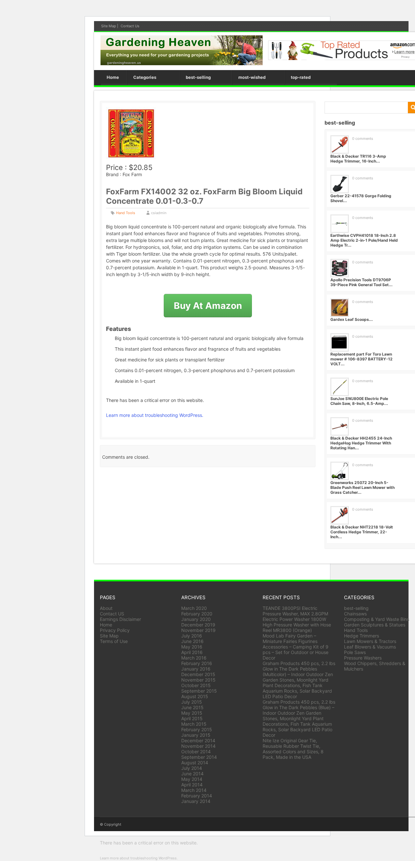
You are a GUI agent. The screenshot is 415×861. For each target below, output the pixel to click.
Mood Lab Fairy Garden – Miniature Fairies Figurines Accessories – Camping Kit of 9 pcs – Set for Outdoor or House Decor (295, 647)
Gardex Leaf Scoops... (351, 319)
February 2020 (196, 613)
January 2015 (195, 735)
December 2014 (198, 740)
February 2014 (196, 795)
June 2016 (192, 641)
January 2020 (196, 619)
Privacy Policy (115, 630)
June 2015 (192, 707)
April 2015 (192, 718)
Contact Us (130, 26)
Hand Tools (125, 213)
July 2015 (191, 702)
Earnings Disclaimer (120, 619)
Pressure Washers (363, 658)
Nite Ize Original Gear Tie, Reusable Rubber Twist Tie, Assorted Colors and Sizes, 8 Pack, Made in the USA (293, 749)
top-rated (301, 77)
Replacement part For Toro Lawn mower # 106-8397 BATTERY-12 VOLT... (361, 359)
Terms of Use (114, 641)
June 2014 (192, 773)
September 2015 (199, 691)
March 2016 (194, 658)
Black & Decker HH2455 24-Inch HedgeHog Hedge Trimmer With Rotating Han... (361, 443)
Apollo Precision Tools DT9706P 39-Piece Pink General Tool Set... (361, 282)
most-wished (252, 77)
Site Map (108, 26)
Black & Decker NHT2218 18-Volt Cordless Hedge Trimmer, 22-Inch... (361, 532)
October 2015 (196, 685)
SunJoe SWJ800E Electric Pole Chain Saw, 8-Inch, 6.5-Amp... (359, 401)
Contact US (112, 613)
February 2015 (196, 729)
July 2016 (191, 635)
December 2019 (198, 624)
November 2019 (198, 630)
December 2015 (198, 674)
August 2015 (194, 696)
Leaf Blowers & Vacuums (370, 646)
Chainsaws (355, 613)
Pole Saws (355, 652)
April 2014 (192, 784)
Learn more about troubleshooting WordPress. (154, 415)
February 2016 (196, 663)
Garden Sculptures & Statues (374, 624)
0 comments (362, 138)
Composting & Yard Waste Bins (376, 619)
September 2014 (199, 757)
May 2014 (191, 779)
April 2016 (192, 652)
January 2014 (195, 801)
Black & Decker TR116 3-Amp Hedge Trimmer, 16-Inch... (358, 159)
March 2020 (194, 608)
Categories (144, 77)
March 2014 (194, 790)
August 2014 (194, 762)
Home (113, 77)
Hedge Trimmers (361, 635)
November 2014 (198, 746)
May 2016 (191, 646)
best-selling (198, 77)
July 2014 (191, 768)
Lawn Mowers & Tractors (370, 641)
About (106, 608)
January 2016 (195, 669)
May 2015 (191, 713)
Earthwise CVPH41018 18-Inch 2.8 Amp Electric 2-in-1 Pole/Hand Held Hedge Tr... (364, 240)
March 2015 (194, 724)
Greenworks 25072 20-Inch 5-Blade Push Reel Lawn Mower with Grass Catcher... (362, 487)
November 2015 (198, 680)
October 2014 (196, 751)
